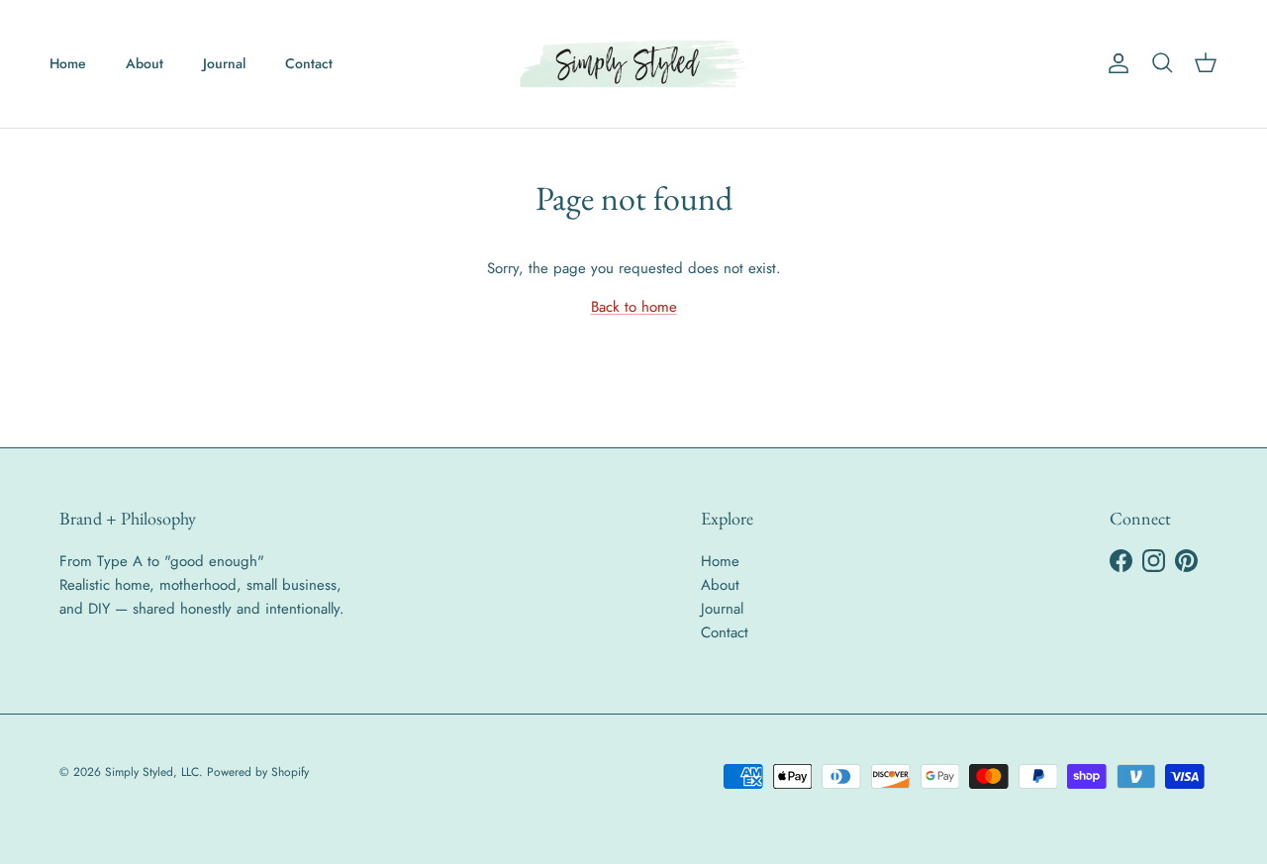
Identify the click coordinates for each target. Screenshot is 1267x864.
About (144, 63)
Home (67, 63)
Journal (224, 63)
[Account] (1114, 63)
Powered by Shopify (258, 772)
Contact (309, 63)
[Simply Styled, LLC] (633, 64)
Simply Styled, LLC (152, 772)
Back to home (634, 307)
